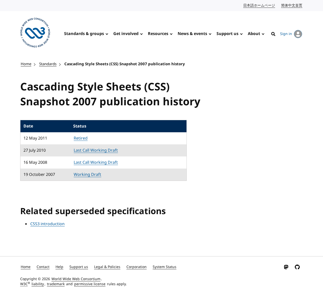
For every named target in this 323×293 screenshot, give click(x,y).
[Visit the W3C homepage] (35, 33)
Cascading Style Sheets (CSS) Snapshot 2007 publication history (124, 64)
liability (38, 284)
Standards (48, 64)
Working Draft (87, 175)
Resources (158, 34)
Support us (227, 34)
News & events (192, 34)
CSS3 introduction (47, 224)
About (254, 34)
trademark (56, 284)
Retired (81, 138)
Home (26, 64)
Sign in (286, 34)
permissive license (89, 284)
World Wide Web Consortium (75, 279)
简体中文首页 (292, 5)
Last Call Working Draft (96, 150)
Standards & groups (84, 34)
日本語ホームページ (259, 5)
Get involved (126, 34)
